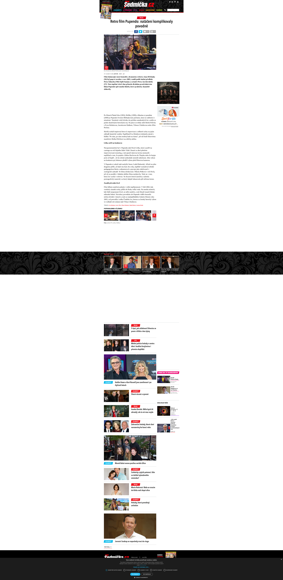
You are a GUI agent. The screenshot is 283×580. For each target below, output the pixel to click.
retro (117, 205)
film (120, 205)
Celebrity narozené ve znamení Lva (131, 270)
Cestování (150, 10)
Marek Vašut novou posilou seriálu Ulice (130, 463)
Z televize (127, 10)
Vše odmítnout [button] (147, 574)
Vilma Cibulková (125, 205)
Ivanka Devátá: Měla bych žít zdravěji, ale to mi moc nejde (142, 410)
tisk (154, 31)
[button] (141, 567)
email (147, 31)
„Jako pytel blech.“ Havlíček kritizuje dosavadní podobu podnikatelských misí (175, 424)
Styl (135, 10)
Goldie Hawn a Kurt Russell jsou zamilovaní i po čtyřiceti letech (133, 383)
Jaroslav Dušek (139, 205)
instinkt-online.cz (173, 413)
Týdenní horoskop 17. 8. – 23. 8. (174, 410)
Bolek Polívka (133, 205)
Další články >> (108, 547)
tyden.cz (173, 431)
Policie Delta (174, 378)
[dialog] (141, 569)
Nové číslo (106, 2)
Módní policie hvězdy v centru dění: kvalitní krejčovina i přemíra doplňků (142, 346)
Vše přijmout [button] (135, 574)
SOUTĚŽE (144, 557)
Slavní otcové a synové (140, 394)
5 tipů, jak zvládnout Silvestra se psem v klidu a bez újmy (143, 329)
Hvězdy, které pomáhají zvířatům (140, 504)
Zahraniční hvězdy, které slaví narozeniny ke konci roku (142, 426)
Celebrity (117, 10)
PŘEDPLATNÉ (134, 557)
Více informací (143, 565)
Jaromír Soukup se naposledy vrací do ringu (132, 541)
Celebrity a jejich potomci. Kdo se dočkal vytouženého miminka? (143, 475)
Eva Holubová (112, 205)
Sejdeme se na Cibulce (174, 388)
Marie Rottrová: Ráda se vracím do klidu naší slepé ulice (143, 489)
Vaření (159, 10)
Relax (141, 10)
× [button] (281, 559)
